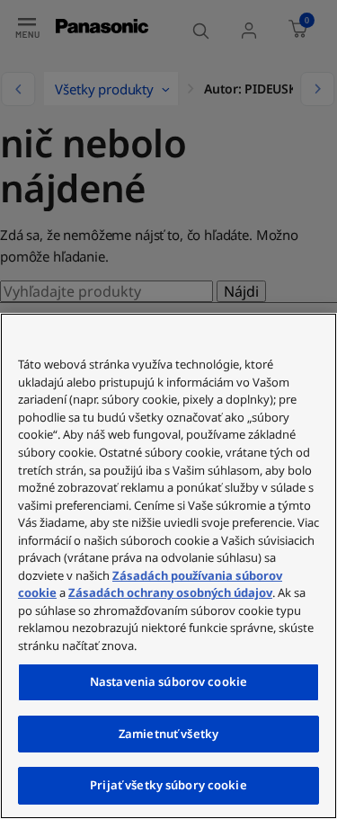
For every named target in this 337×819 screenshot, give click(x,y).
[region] (168, 566)
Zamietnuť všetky (168, 734)
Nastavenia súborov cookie (168, 681)
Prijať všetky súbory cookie (168, 785)
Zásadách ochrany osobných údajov (170, 592)
